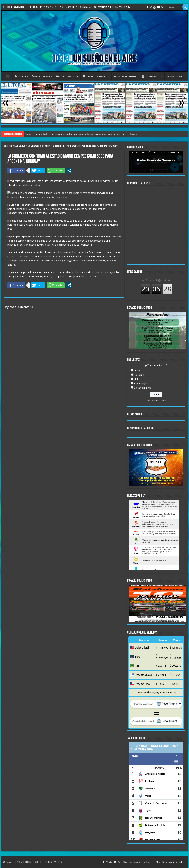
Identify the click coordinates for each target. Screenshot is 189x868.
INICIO (7, 76)
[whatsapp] (162, 7)
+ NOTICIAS (42, 76)
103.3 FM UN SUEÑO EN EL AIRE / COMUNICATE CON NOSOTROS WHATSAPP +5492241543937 (81, 7)
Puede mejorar (142, 383)
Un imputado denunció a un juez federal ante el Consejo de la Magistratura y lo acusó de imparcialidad (76, 134)
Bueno (137, 370)
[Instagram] (150, 7)
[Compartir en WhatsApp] (56, 170)
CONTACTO (176, 76)
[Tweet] (38, 170)
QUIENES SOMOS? (127, 76)
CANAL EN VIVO (69, 76)
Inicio (9, 145)
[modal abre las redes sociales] (69, 170)
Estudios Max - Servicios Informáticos (166, 862)
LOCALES (23, 76)
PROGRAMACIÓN (154, 76)
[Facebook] (147, 7)
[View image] (157, 331)
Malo (136, 379)
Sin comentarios (142, 387)
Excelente (139, 375)
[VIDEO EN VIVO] (158, 7)
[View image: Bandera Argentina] (158, 704)
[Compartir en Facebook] (16, 170)
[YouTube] (154, 7)
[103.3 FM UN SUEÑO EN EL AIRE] (94, 41)
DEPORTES (19, 145)
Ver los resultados (156, 400)
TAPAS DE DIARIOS (98, 76)
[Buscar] (185, 7)
